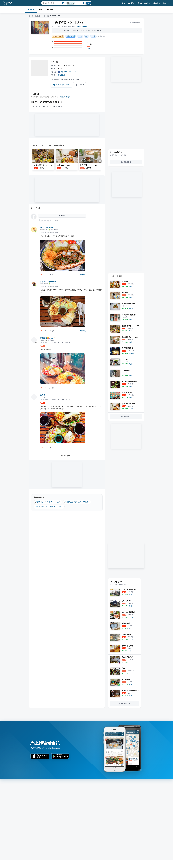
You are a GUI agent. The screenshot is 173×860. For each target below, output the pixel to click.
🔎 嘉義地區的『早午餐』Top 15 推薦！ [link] (47, 502)
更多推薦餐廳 (125, 416)
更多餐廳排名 (125, 162)
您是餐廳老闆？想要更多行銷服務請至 (66, 79)
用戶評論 (35, 207)
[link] (130, 286)
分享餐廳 (81, 85)
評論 (40, 9)
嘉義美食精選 (58, 36)
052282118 (61, 75)
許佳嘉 (42, 395)
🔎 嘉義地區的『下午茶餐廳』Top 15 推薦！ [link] (49, 506)
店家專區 (155, 3)
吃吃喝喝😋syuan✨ (48, 338)
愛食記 (31, 16)
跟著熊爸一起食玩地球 (48, 282)
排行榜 (165, 3)
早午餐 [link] (80, 36)
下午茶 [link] (93, 36)
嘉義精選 (37, 16)
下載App (139, 3)
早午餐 (43, 16)
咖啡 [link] (86, 36)
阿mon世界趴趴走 (46, 227)
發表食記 (131, 3)
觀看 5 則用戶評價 (62, 85)
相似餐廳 (50, 9)
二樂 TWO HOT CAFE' (68, 22)
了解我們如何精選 (82, 26)
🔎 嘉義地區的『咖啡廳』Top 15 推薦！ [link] (76, 502)
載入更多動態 (65, 456)
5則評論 (89, 48)
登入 (123, 3)
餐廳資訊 (31, 9)
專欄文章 (147, 3)
